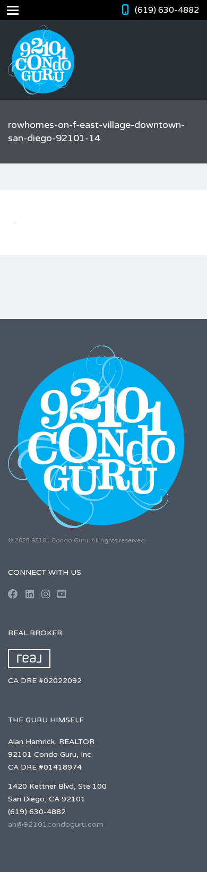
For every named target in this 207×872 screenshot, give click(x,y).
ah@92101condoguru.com (56, 824)
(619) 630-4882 (167, 10)
